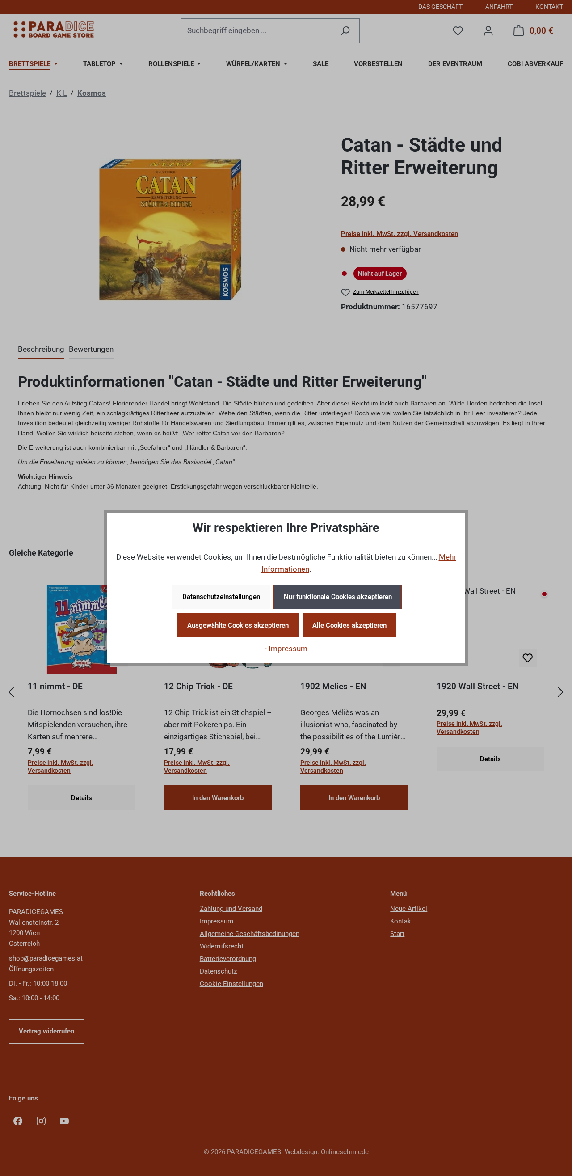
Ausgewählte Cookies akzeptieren (238, 625)
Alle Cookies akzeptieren (349, 625)
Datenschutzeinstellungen (221, 597)
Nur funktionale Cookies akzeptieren (338, 597)
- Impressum (286, 648)
